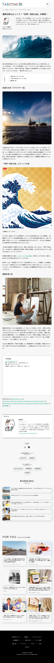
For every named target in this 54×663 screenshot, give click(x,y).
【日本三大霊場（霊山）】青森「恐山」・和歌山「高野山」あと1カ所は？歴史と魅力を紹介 (28, 516)
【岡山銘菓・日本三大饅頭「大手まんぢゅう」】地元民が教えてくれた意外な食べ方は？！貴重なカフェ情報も (39, 560)
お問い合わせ (28, 640)
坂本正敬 (12, 585)
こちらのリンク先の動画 (25, 256)
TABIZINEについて (16, 637)
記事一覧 (14, 643)
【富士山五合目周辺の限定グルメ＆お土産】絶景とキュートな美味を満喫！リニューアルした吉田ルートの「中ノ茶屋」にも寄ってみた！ (30, 503)
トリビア (23, 458)
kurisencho (38, 557)
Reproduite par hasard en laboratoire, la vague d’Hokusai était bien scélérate (25, 403)
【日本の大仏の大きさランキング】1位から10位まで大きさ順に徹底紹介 (24, 495)
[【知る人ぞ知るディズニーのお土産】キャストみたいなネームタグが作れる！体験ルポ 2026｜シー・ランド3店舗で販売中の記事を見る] (6, 510)
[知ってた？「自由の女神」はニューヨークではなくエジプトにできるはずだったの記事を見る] (14, 576)
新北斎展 (5, 406)
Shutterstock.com (16, 399)
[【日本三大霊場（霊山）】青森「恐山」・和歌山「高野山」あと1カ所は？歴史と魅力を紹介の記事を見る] (6, 517)
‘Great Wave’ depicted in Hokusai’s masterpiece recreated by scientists (23, 401)
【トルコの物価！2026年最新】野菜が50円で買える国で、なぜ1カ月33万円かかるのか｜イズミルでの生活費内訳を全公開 (14, 560)
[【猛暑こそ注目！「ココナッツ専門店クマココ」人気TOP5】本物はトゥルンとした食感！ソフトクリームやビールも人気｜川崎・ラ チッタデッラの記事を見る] (40, 605)
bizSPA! (27, 647)
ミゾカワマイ (13, 557)
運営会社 (26, 637)
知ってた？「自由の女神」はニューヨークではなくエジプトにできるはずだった (14, 588)
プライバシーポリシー (37, 637)
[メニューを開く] (47, 4)
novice (40, 643)
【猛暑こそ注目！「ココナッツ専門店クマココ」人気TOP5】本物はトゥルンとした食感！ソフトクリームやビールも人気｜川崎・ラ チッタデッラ (39, 617)
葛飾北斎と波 (12, 80)
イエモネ (32, 643)
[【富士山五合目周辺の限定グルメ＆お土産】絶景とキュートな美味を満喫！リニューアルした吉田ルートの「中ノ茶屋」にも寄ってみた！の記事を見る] (6, 503)
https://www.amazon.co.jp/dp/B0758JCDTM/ (28, 433)
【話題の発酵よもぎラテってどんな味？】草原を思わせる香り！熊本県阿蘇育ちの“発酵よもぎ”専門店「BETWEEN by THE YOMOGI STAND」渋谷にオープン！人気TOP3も (39, 589)
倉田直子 (9, 27)
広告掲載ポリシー (17, 640)
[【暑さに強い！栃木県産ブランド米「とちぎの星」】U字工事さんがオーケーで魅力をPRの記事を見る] (14, 605)
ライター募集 (38, 640)
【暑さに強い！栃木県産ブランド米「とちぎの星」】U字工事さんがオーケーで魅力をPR (14, 616)
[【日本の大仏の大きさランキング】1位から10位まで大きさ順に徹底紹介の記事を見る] (6, 497)
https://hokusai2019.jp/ (10, 361)
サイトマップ (23, 643)
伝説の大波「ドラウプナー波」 (16, 76)
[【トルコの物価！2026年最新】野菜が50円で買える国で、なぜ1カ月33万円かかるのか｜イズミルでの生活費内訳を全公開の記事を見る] (14, 548)
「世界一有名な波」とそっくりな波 (17, 78)
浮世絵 (31, 458)
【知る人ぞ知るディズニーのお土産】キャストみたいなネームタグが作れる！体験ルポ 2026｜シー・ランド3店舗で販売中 (31, 510)
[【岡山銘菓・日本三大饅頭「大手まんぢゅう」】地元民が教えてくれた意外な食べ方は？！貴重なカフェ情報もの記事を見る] (40, 548)
